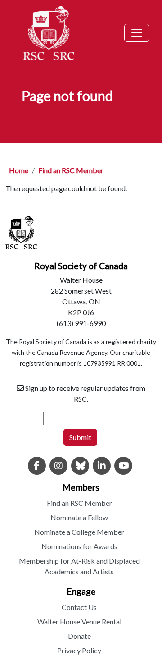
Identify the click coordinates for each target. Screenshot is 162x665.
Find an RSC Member (71, 170)
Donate (79, 636)
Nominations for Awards (79, 546)
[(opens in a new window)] (37, 466)
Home (18, 170)
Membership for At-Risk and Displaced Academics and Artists (79, 566)
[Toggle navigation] (136, 33)
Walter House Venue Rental (79, 621)
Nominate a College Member (79, 531)
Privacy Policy (79, 650)
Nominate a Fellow (79, 517)
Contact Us (79, 607)
